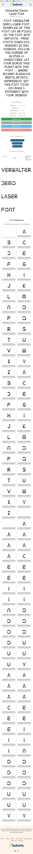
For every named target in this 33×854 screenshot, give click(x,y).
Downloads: (15, 110)
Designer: (14, 113)
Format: (16, 108)
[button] (31, 5)
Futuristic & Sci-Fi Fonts (17, 140)
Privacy (7, 838)
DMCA (12, 838)
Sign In (2, 1)
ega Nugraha (19, 16)
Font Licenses (19, 838)
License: (14, 115)
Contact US (13, 840)
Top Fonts (20, 840)
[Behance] (15, 851)
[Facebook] (18, 851)
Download (17, 119)
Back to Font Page (17, 130)
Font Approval (28, 838)
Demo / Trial (22, 115)
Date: (13, 105)
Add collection (17, 126)
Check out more (17, 122)
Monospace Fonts (17, 143)
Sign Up (8, 1)
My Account (17, 1)
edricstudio (22, 113)
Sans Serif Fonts (17, 146)
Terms (2, 838)
